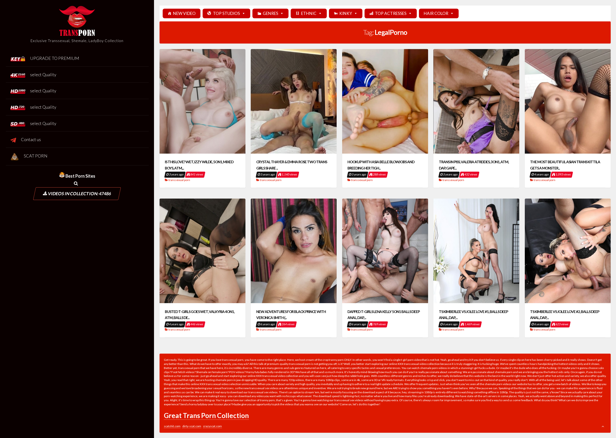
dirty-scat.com (191, 426)
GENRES (270, 13)
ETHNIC (308, 13)
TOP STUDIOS (226, 13)
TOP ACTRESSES (390, 13)
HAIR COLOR (436, 13)
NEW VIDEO (184, 13)
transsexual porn (179, 180)
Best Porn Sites (80, 176)
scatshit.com (172, 426)
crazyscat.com (212, 426)
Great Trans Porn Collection (206, 415)
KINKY (345, 13)
